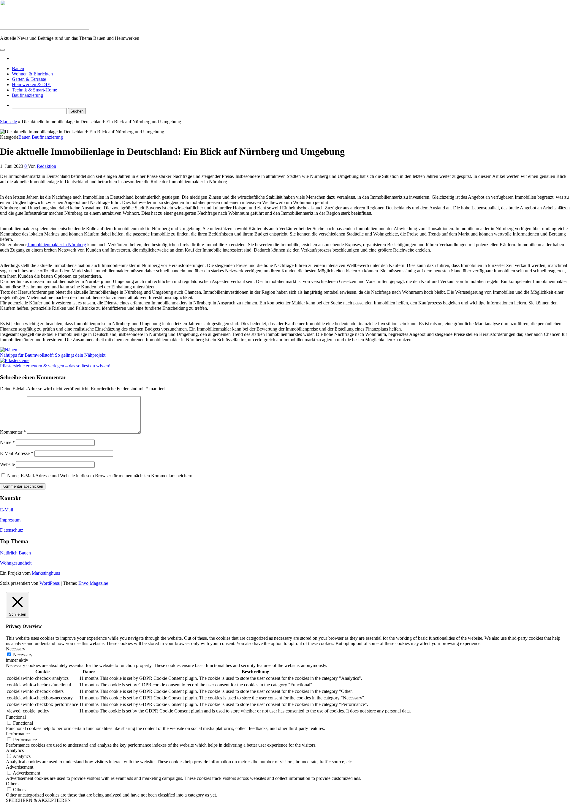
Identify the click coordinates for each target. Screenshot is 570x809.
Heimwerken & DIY (31, 84)
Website (7, 464)
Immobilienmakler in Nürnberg (56, 244)
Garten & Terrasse (29, 79)
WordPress (49, 583)
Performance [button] (18, 733)
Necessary (22, 654)
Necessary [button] (15, 648)
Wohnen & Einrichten (32, 73)
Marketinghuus (46, 573)
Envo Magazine (93, 583)
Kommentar (13, 431)
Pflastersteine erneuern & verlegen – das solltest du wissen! (55, 365)
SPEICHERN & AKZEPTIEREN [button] (38, 800)
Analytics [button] (15, 750)
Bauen (18, 68)
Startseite (8, 121)
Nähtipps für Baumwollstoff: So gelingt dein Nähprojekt (52, 355)
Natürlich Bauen (15, 552)
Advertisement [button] (19, 767)
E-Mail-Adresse (16, 453)
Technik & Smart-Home (34, 89)
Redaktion (46, 166)
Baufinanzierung (27, 95)
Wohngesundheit (15, 562)
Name (7, 442)
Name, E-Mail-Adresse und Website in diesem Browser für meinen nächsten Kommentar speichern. (100, 475)
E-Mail (6, 509)
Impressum (10, 519)
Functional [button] (16, 717)
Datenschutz (11, 530)
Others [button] (12, 783)
